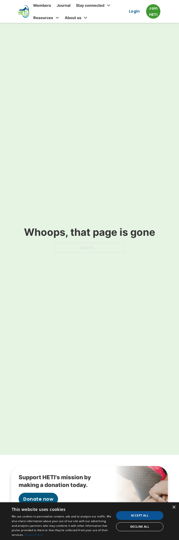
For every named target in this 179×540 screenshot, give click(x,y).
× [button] (174, 507)
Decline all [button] (139, 527)
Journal (63, 5)
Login (134, 11)
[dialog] (89, 521)
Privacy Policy (33, 535)
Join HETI (153, 11)
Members (42, 5)
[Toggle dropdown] (108, 5)
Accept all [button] (139, 515)
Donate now (38, 499)
